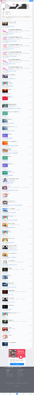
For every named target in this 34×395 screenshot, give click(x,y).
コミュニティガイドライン (15, 382)
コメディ (19, 380)
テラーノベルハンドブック (10, 382)
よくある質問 (7, 383)
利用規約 (6, 382)
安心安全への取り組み (21, 382)
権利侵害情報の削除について (12, 383)
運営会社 (27, 383)
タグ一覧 (7, 373)
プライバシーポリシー (23, 383)
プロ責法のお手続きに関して (18, 383)
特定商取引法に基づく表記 (26, 382)
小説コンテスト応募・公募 (9, 374)
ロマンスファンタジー (20, 373)
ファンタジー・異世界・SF (21, 374)
